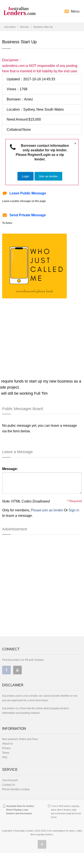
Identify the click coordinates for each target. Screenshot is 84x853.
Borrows (24, 27)
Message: (10, 469)
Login (25, 176)
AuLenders (10, 27)
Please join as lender (47, 510)
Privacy (6, 748)
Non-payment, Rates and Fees (20, 739)
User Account (10, 780)
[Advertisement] (38, 329)
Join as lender (48, 176)
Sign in (73, 510)
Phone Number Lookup (16, 789)
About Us (7, 743)
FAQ (4, 757)
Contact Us (8, 784)
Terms (5, 752)
